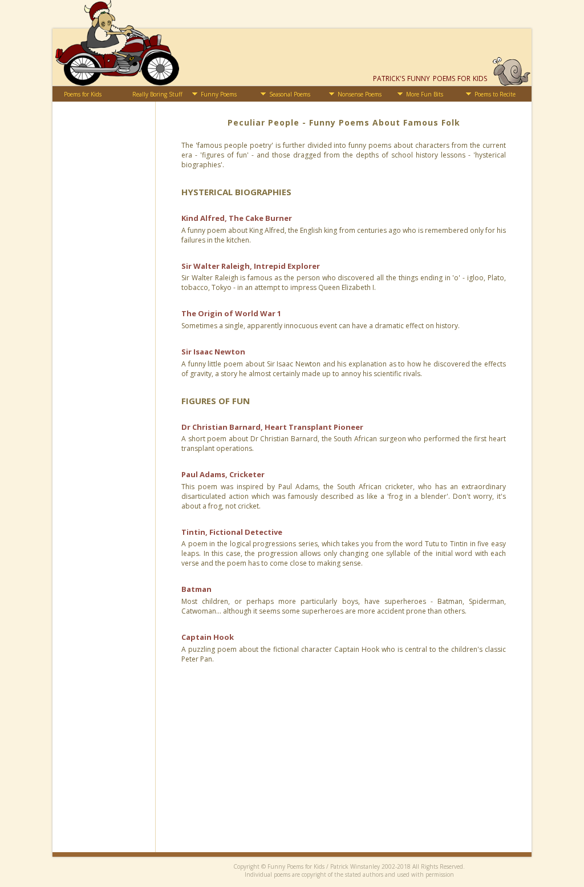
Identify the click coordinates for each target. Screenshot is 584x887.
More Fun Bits (424, 94)
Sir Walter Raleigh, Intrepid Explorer (250, 266)
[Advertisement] (343, 772)
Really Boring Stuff (157, 94)
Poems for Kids (83, 94)
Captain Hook (207, 637)
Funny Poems (219, 94)
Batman (196, 589)
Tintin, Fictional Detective (231, 532)
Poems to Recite (495, 94)
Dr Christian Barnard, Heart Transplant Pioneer (272, 427)
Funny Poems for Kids (430, 78)
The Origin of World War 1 (231, 313)
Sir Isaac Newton (213, 351)
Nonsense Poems (360, 94)
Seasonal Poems (289, 94)
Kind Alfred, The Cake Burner (236, 218)
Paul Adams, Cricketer (223, 474)
